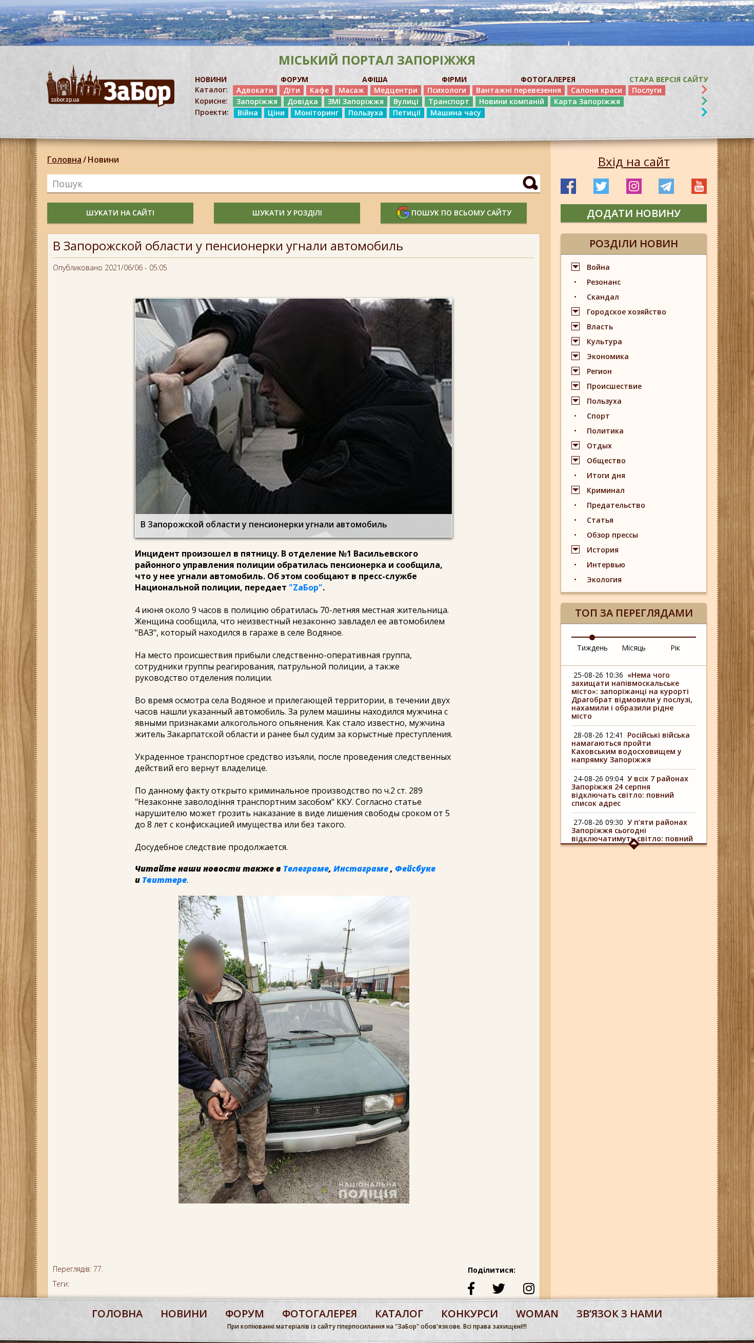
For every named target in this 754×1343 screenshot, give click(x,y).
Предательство (616, 505)
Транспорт (448, 101)
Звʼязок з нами (619, 1313)
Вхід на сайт (634, 161)
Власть (600, 326)
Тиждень (592, 648)
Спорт (598, 416)
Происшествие (614, 386)
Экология (604, 579)
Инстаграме (360, 868)
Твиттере (164, 879)
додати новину (634, 213)
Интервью (606, 564)
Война (598, 267)
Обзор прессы (612, 535)
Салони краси (596, 90)
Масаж (351, 90)
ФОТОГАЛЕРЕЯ (548, 79)
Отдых (599, 445)
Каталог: (211, 90)
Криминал (606, 490)
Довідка (302, 101)
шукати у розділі (287, 213)
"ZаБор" (306, 587)
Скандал (603, 297)
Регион (599, 371)
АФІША (375, 79)
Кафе (319, 90)
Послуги (647, 90)
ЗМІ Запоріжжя (356, 101)
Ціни (276, 112)
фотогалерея (319, 1313)
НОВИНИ (211, 79)
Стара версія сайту (668, 79)
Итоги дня (606, 475)
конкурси (469, 1313)
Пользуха (365, 112)
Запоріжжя (256, 101)
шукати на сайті (120, 213)
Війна (247, 112)
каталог (399, 1313)
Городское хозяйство (626, 312)
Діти (291, 90)
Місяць (634, 648)
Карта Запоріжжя (587, 101)
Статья (600, 520)
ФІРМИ (454, 79)
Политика (605, 431)
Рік (675, 648)
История (603, 550)
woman (537, 1313)
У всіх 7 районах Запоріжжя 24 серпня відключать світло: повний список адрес (629, 791)
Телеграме (306, 868)
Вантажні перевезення (518, 90)
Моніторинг (316, 112)
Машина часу (455, 112)
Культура (604, 341)
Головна (64, 159)
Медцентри (396, 90)
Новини (103, 159)
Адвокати (254, 90)
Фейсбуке (415, 868)
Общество (606, 460)
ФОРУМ (294, 79)
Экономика (608, 356)
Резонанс (604, 282)
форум (244, 1313)
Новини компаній (511, 101)
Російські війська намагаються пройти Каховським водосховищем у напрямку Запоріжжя (630, 747)
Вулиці (406, 101)
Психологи (446, 90)
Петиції (407, 112)
